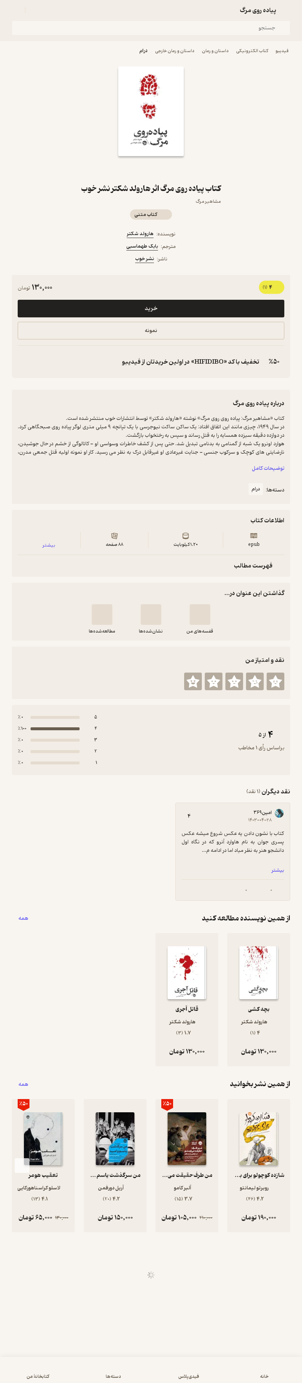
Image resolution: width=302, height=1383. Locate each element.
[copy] (25, 361)
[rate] (275, 681)
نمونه (151, 331)
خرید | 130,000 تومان (151, 1373)
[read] (102, 614)
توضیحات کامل (268, 468)
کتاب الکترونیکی (252, 50)
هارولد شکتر (140, 234)
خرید (151, 308)
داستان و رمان (215, 50)
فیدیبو (282, 50)
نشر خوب (144, 259)
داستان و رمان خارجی (174, 50)
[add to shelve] (200, 614)
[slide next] (22, 1165)
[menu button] (16, 10)
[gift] (151, 169)
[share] (133, 169)
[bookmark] (168, 169)
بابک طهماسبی (142, 246)
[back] (286, 10)
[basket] (34, 10)
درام (143, 51)
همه (23, 918)
